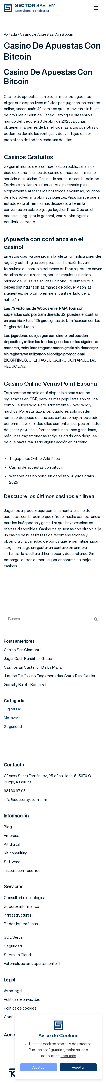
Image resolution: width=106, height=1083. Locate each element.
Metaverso (13, 718)
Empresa (11, 835)
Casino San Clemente (23, 650)
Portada (10, 34)
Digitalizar (12, 709)
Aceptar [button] (78, 1067)
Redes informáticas (21, 924)
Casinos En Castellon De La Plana (33, 667)
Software (12, 862)
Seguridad (13, 726)
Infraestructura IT (19, 915)
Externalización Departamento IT (32, 963)
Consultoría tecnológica (24, 898)
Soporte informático (21, 906)
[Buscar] (96, 619)
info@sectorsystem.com (25, 799)
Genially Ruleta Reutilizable (27, 685)
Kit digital (12, 844)
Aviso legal (13, 991)
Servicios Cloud (17, 955)
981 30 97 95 (15, 791)
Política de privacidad (22, 999)
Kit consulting (16, 853)
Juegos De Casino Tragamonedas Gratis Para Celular (49, 676)
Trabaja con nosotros (22, 870)
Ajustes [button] (38, 1067)
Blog (8, 827)
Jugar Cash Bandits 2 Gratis (28, 658)
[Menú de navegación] (96, 8)
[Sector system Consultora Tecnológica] (31, 8)
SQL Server (14, 937)
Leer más (68, 1056)
